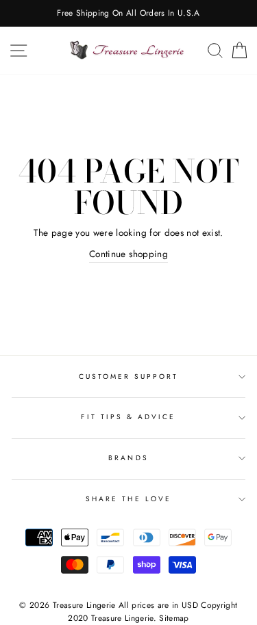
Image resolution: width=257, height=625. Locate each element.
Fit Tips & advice (128, 417)
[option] (128, 13)
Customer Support (129, 376)
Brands (128, 458)
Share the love (128, 499)
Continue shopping (128, 254)
